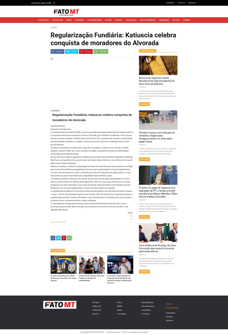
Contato (169, 316)
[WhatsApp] (69, 238)
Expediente (170, 313)
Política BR (96, 310)
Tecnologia (121, 314)
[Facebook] (53, 238)
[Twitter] (58, 238)
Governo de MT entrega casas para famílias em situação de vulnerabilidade (91, 278)
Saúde (119, 310)
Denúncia (169, 320)
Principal (95, 302)
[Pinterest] (64, 238)
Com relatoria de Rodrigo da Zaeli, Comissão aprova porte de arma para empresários (157, 248)
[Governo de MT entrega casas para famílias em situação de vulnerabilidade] (92, 264)
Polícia (119, 302)
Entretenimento (147, 306)
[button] (54, 3)
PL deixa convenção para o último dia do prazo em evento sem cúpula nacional (63, 278)
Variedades (146, 310)
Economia (145, 314)
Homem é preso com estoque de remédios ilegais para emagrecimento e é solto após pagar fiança (157, 137)
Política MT (96, 306)
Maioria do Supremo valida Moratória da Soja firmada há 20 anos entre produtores (156, 81)
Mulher (119, 306)
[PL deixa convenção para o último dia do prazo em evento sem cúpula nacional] (64, 264)
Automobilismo (147, 302)
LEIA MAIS (144, 104)
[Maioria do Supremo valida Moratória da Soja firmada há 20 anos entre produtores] (158, 65)
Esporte (95, 314)
